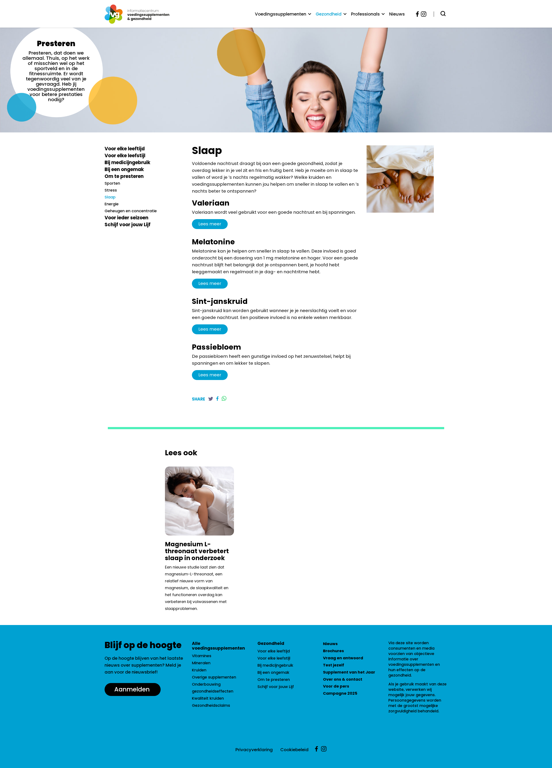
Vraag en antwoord (343, 658)
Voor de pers (336, 686)
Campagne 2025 (340, 693)
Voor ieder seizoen (126, 217)
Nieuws (397, 14)
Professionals (365, 14)
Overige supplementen (214, 677)
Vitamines (201, 655)
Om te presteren (124, 176)
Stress (111, 190)
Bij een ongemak (124, 169)
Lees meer (209, 224)
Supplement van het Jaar (349, 672)
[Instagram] (422, 14)
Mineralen (201, 663)
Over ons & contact (342, 679)
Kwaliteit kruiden (208, 698)
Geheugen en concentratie (131, 211)
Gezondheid (329, 14)
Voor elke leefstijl (125, 155)
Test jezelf (333, 665)
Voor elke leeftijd (125, 148)
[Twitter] (210, 399)
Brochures (333, 650)
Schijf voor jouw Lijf (128, 224)
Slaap (110, 197)
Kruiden (199, 670)
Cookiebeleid (294, 750)
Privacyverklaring (254, 750)
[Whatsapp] (224, 399)
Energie (112, 204)
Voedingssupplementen (280, 14)
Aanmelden (132, 689)
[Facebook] (417, 14)
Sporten (112, 183)
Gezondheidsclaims (211, 705)
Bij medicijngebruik (127, 162)
